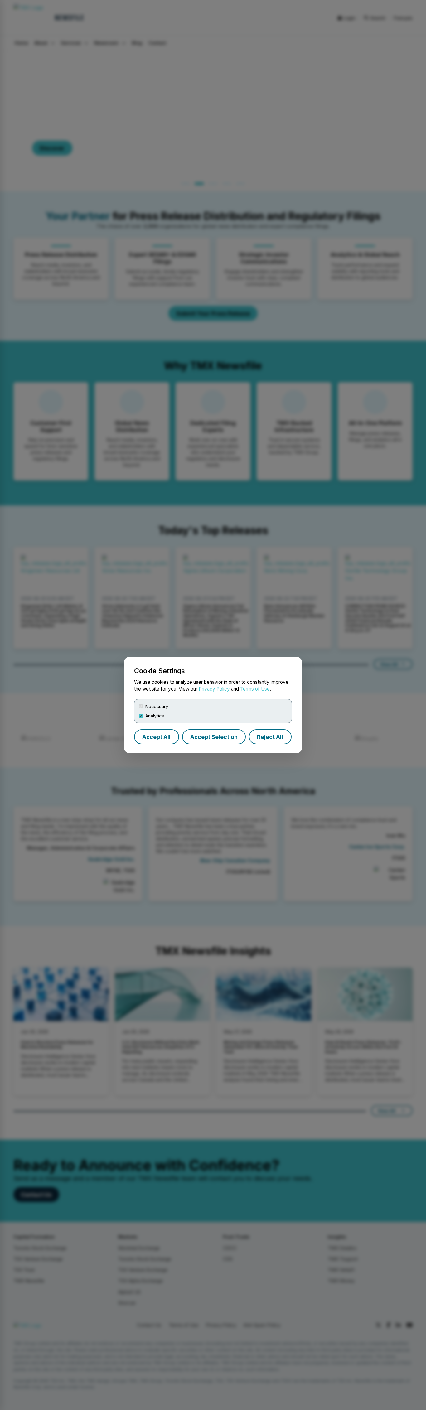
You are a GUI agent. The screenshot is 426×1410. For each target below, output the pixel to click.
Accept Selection (214, 737)
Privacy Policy (214, 689)
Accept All (156, 737)
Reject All (270, 737)
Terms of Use (255, 689)
